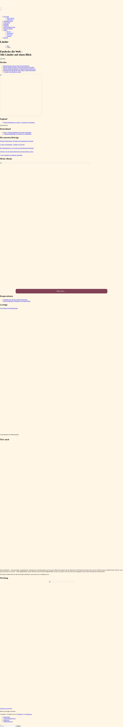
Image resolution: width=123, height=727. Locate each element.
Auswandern (6, 22)
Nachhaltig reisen (8, 21)
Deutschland (10, 33)
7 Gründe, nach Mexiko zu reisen (12, 72)
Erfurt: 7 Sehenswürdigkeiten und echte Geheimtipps (17, 132)
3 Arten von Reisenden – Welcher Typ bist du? (12, 144)
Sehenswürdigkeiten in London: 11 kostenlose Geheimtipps (19, 122)
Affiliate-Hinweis (8, 721)
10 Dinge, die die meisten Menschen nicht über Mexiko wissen (16, 151)
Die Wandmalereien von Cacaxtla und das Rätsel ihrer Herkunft (17, 148)
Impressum (6, 720)
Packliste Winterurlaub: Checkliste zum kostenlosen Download (16, 141)
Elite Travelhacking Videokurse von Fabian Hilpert (16, 301)
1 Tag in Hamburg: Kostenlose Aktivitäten (11, 155)
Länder (5, 30)
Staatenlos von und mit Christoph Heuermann (15, 299)
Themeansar (28, 714)
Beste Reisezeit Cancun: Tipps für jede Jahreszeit (16, 66)
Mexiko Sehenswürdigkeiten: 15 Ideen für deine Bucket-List (19, 69)
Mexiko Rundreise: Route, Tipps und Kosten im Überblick (18, 67)
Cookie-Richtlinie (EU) (9, 718)
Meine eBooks (10, 18)
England (9, 36)
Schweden (9, 34)
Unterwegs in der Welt (6, 2)
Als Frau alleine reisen (9, 27)
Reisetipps (6, 25)
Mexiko (9, 31)
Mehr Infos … (61, 291)
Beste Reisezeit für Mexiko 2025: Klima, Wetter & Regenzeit (19, 70)
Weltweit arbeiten (8, 28)
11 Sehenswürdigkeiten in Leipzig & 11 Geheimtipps (17, 134)
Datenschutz (6, 717)
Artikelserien (10, 19)
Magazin (5, 37)
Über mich (6, 16)
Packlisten (6, 24)
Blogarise (20, 714)
